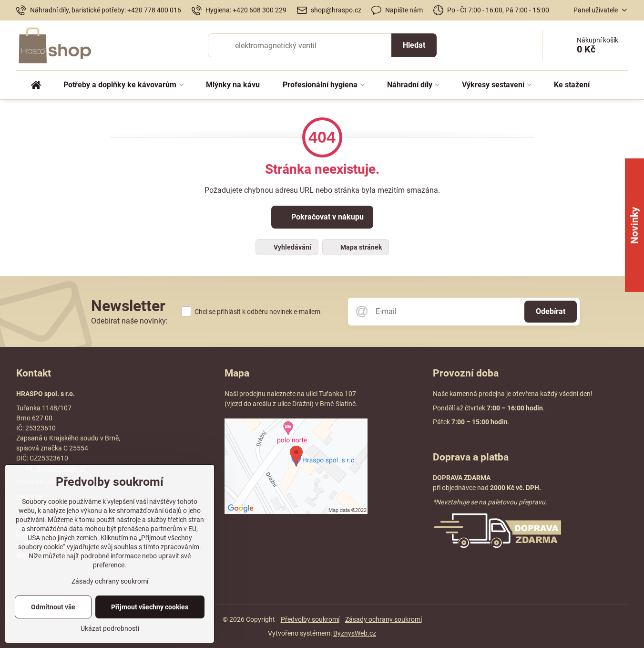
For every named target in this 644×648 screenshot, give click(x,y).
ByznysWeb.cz (354, 633)
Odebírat (550, 311)
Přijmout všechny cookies (149, 607)
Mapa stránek (360, 247)
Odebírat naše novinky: (129, 320)
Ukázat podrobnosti (110, 628)
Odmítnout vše (53, 607)
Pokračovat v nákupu (326, 216)
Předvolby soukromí (310, 619)
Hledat (414, 45)
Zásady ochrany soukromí (383, 619)
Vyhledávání (291, 247)
